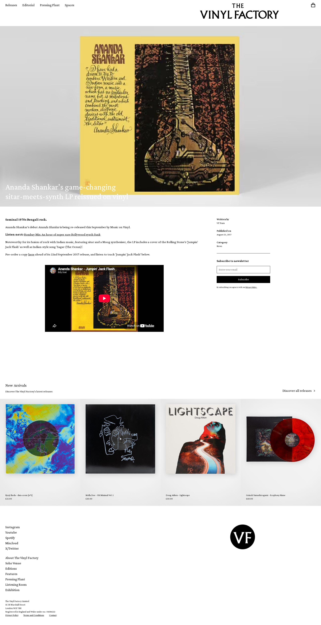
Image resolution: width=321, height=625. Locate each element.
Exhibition (12, 590)
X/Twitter (12, 548)
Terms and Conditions (33, 615)
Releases (11, 5)
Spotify (10, 538)
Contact (53, 615)
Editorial (28, 5)
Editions (11, 568)
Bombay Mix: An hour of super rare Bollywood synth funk (62, 234)
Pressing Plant (50, 5)
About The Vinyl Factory (21, 558)
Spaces (69, 5)
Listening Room (16, 584)
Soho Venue (13, 563)
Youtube (11, 532)
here (31, 254)
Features (11, 574)
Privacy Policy (11, 615)
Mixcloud (11, 543)
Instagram (12, 527)
